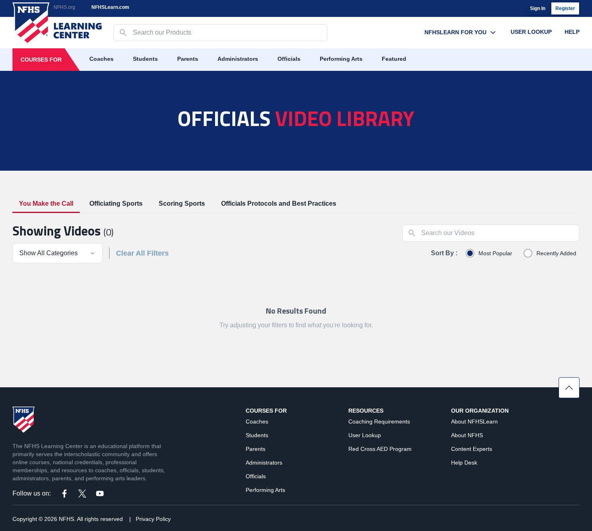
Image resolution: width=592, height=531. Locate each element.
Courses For (41, 59)
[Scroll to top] (569, 387)
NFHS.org (64, 7)
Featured (394, 59)
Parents (187, 59)
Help (572, 32)
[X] (82, 494)
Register (565, 8)
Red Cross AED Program (380, 449)
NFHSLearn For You (455, 32)
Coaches (101, 59)
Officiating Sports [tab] (116, 203)
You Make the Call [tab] (46, 203)
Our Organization (480, 410)
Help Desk (464, 462)
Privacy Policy (153, 519)
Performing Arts (341, 59)
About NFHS (467, 435)
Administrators (237, 59)
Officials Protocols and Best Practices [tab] (278, 203)
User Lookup (531, 32)
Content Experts (471, 449)
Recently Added (556, 253)
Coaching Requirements (379, 421)
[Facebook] (64, 494)
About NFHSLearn (474, 421)
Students (145, 59)
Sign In (537, 8)
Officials (288, 59)
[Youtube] (100, 494)
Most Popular (495, 253)
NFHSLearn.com (110, 7)
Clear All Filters (142, 253)
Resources (365, 410)
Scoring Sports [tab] (182, 203)
